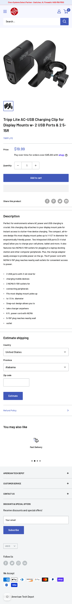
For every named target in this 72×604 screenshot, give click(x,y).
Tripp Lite (8, 138)
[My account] (59, 11)
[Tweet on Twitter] (60, 201)
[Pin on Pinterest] (53, 201)
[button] (36, 188)
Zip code (7, 375)
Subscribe (13, 530)
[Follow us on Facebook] (5, 563)
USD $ (7, 546)
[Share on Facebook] (47, 201)
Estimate (13, 395)
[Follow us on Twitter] (12, 563)
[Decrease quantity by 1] (17, 165)
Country (7, 345)
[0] (66, 11)
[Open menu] (5, 11)
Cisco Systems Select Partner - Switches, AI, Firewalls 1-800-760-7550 (36, 2)
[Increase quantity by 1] (35, 165)
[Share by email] (66, 201)
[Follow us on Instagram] (18, 563)
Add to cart (36, 177)
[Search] (64, 21)
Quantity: (7, 165)
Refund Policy (9, 410)
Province (7, 360)
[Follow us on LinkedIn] (24, 563)
